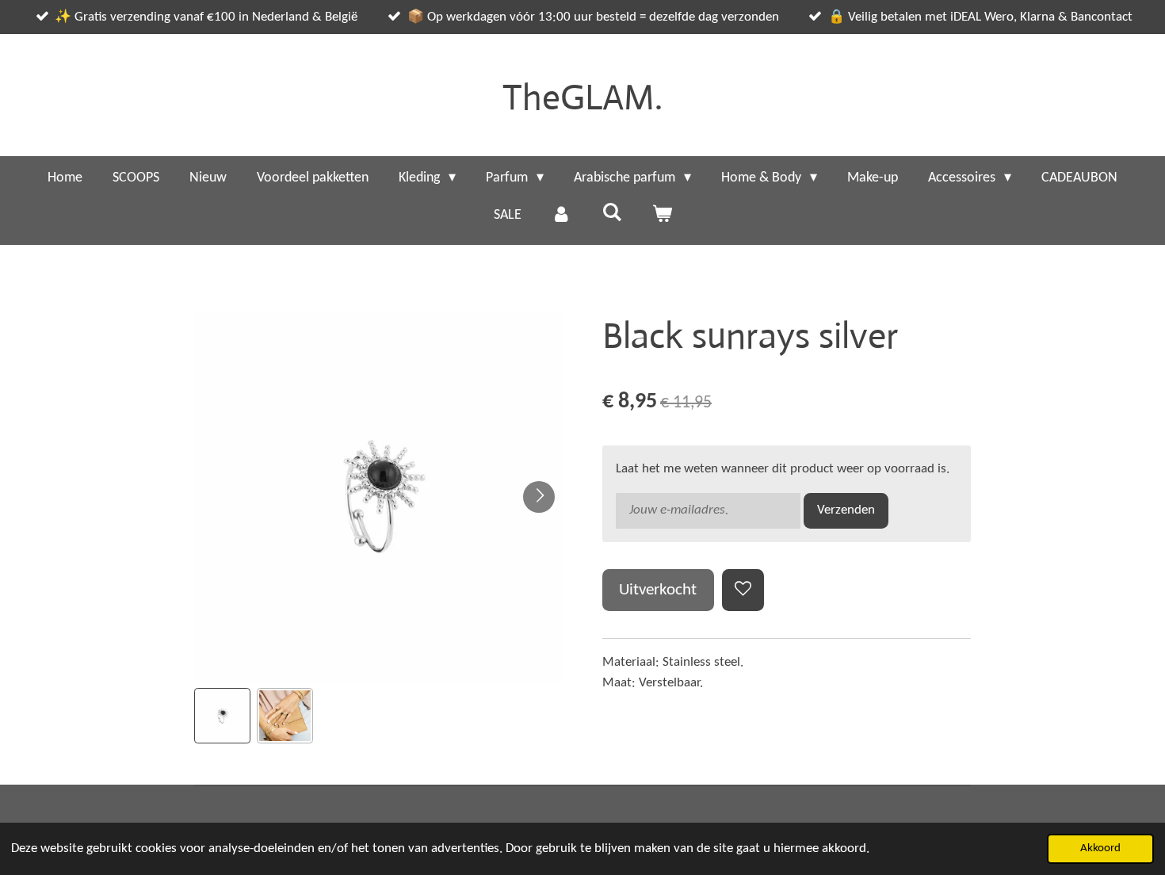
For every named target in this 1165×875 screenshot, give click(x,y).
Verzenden (846, 510)
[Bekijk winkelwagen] (661, 215)
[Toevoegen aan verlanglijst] (743, 590)
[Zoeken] (611, 214)
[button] (222, 716)
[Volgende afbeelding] (539, 497)
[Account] (561, 215)
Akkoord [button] (1100, 848)
